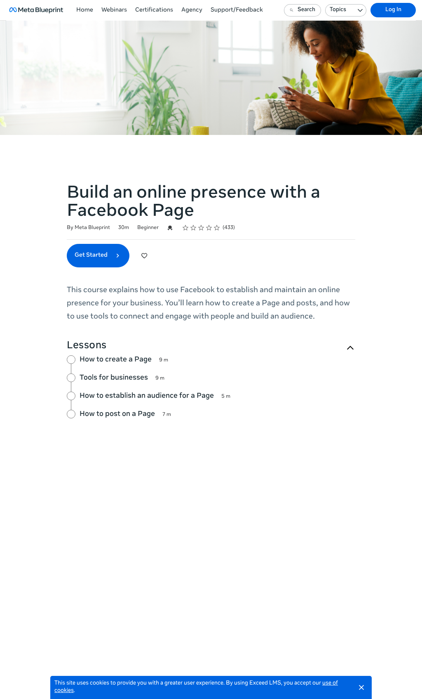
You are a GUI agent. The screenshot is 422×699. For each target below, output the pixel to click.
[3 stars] (201, 227)
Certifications (154, 10)
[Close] (361, 687)
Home (84, 10)
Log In (393, 10)
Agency (191, 10)
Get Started (92, 255)
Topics (338, 10)
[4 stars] (209, 227)
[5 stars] (217, 227)
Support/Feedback (237, 10)
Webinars (114, 10)
